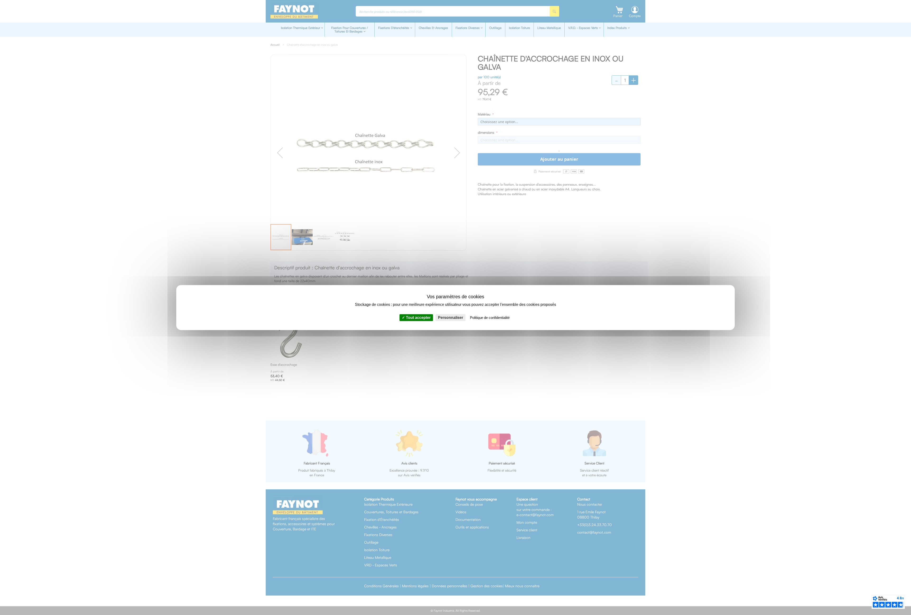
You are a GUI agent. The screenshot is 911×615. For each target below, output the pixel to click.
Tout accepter (418, 318)
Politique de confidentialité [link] (490, 318)
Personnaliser (450, 318)
